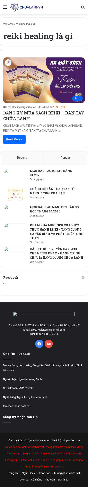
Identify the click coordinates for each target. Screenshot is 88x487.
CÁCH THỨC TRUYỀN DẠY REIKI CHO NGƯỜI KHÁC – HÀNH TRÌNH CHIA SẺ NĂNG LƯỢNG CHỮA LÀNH (56, 253)
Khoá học (44, 473)
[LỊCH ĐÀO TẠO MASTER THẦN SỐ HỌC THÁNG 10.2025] (15, 212)
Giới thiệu (63, 479)
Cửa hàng (36, 479)
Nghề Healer (29, 473)
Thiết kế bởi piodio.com (66, 440)
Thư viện (50, 479)
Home (10, 23)
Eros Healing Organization (21, 107)
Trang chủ (13, 473)
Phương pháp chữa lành (67, 473)
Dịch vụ (24, 479)
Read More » (14, 139)
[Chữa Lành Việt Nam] (26, 7)
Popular (66, 157)
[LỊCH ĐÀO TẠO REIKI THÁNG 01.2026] (15, 176)
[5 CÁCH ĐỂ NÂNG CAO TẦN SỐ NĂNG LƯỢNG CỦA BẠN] (15, 194)
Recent (22, 157)
